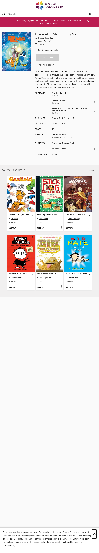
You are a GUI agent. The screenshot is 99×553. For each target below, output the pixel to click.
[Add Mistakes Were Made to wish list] (32, 286)
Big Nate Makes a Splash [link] (76, 274)
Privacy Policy (69, 532)
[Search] (3, 14)
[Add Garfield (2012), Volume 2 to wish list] (32, 227)
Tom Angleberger (45, 278)
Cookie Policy (9, 545)
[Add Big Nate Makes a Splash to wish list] (89, 286)
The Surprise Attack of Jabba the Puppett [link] (48, 274)
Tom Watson (43, 219)
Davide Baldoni (44, 41)
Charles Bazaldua (45, 38)
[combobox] (44, 14)
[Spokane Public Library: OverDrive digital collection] (49, 5)
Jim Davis (14, 219)
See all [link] (91, 170)
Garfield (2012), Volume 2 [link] (19, 215)
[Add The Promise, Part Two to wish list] (89, 227)
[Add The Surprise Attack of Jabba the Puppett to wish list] (60, 286)
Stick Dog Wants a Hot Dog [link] (48, 215)
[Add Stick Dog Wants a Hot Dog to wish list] (60, 227)
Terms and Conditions (48, 532)
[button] (47, 57)
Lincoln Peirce (73, 278)
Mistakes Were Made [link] (18, 274)
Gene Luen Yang (74, 219)
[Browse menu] (94, 14)
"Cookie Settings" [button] (73, 539)
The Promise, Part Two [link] (75, 215)
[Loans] (89, 14)
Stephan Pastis (16, 278)
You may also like (12, 170)
